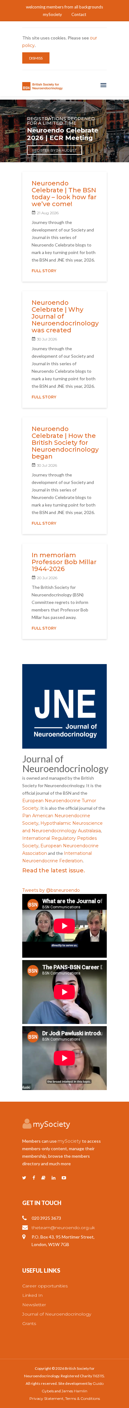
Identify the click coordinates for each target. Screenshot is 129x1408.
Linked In (32, 1295)
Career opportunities (45, 1286)
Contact (78, 14)
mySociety (52, 14)
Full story (44, 270)
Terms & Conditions (82, 1398)
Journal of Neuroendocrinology (56, 1314)
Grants (29, 1323)
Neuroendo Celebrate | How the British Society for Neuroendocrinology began (65, 442)
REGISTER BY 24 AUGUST (54, 150)
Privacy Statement (46, 1398)
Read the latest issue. (53, 870)
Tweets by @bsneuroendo (51, 890)
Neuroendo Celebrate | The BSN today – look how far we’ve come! (64, 193)
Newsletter (34, 1304)
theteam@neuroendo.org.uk (63, 1227)
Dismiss (36, 58)
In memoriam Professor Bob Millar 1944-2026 (64, 562)
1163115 (98, 1376)
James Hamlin (74, 1391)
